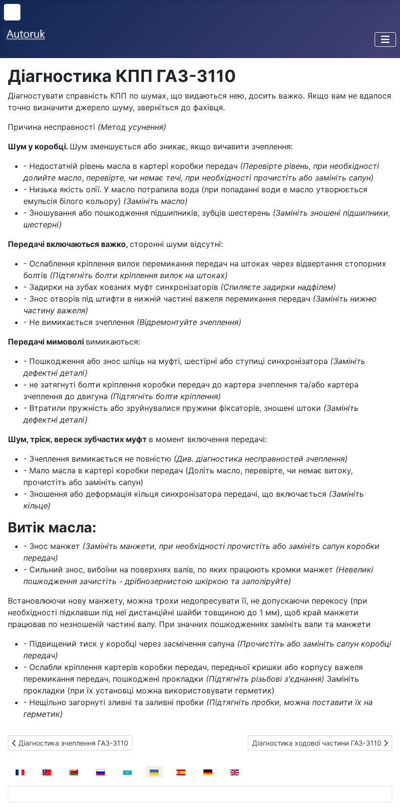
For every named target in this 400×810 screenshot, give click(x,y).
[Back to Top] (383, 792)
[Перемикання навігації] (385, 39)
